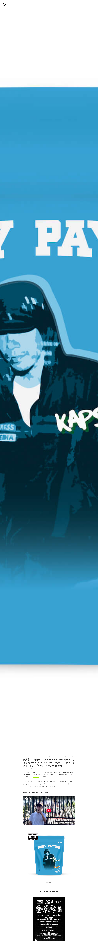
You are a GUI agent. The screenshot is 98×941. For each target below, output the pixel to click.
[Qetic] (4, 4)
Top (24, 756)
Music (27, 756)
